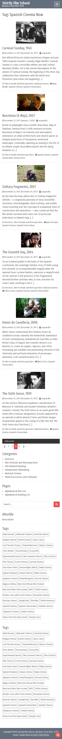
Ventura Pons (19, 158)
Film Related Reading (15, 466)
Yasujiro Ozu (34, 617)
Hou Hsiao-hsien (10, 567)
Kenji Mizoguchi (26, 578)
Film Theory (8, 562)
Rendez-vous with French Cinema (17, 595)
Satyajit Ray (24, 600)
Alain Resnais (8, 534)
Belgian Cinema (9, 540)
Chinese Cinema (46, 545)
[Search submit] (57, 504)
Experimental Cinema (12, 556)
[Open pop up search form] (58, 735)
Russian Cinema (10, 600)
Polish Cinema (41, 589)
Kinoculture (8, 519)
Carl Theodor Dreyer (11, 545)
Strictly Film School (16, 3)
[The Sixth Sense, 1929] (31, 380)
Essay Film (34, 551)
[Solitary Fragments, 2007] (31, 173)
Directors (9, 459)
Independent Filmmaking (17, 469)
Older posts (9, 441)
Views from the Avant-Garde (15, 617)
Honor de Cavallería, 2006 (19, 322)
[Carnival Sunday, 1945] (31, 32)
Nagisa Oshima (9, 584)
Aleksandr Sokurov (24, 534)
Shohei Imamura (47, 600)
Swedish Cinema (45, 606)
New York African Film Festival (30, 584)
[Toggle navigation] (57, 4)
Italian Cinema (40, 573)
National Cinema (13, 473)
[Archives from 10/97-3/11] (47, 732)
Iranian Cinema (25, 573)
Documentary (22, 551)
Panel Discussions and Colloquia (21, 477)
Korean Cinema (41, 578)
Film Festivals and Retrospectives (21, 462)
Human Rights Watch (28, 567)
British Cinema (24, 540)
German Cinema (36, 562)
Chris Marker (8, 551)
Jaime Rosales (52, 222)
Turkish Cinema (27, 611)
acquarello (46, 53)
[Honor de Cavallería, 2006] (31, 307)
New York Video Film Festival (15, 589)
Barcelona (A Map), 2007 (18, 116)
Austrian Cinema (41, 534)
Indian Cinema (45, 567)
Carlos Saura (9, 291)
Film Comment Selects (32, 556)
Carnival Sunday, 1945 (17, 48)
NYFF (31, 589)
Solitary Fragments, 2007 (19, 187)
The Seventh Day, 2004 (17, 252)
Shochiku (34, 600)
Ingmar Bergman (10, 573)
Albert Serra (42, 361)
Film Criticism (50, 556)
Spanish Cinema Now (32, 87)
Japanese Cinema (10, 578)
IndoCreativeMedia (41, 735)
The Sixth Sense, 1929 (16, 393)
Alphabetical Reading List (17, 494)
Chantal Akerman (29, 545)
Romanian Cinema (41, 595)
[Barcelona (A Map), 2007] (31, 102)
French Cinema (21, 562)
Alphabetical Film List (15, 491)
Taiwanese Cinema (11, 611)
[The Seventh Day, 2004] (31, 239)
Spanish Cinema (15, 87)
